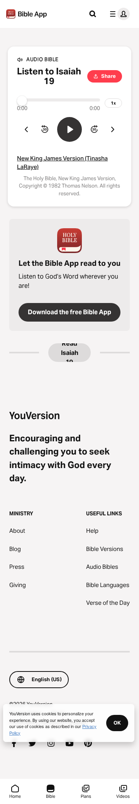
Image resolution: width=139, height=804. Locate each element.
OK (117, 723)
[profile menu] (118, 14)
